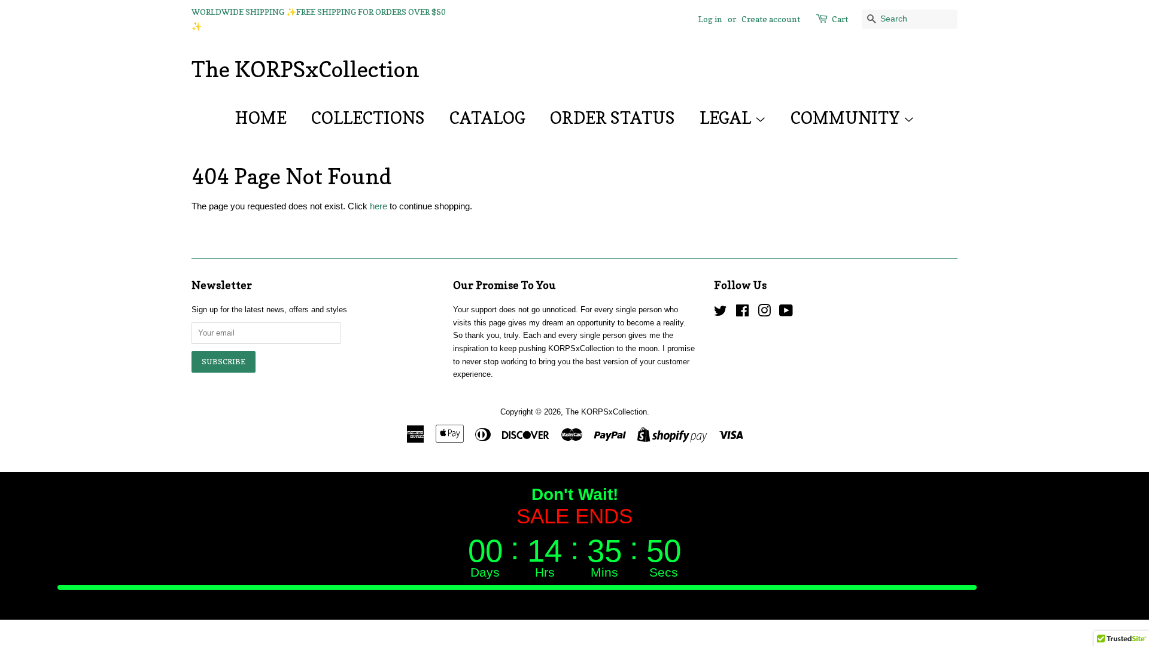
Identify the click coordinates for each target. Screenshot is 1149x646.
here (378, 206)
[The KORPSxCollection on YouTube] (786, 313)
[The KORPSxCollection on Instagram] (764, 313)
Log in (710, 19)
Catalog (487, 118)
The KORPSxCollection (306, 69)
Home (261, 118)
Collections (368, 118)
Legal (727, 118)
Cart (840, 19)
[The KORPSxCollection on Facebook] (742, 313)
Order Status (612, 118)
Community (847, 118)
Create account (770, 19)
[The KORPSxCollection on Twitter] (720, 313)
